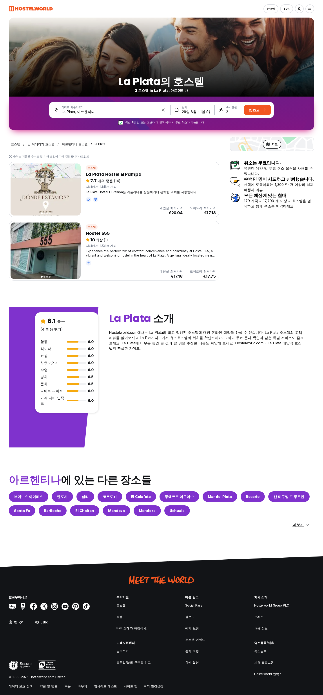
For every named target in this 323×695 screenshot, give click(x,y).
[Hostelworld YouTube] (65, 606)
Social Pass (193, 605)
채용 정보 (261, 628)
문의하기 (122, 651)
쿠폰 (68, 686)
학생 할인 (192, 662)
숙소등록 (260, 651)
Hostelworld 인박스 (268, 674)
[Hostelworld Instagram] (54, 606)
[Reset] (163, 110)
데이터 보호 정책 (21, 686)
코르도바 (110, 496)
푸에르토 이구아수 (179, 496)
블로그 (189, 617)
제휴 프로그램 (264, 662)
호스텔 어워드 (195, 639)
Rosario (252, 496)
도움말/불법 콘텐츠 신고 (133, 662)
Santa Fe (22, 510)
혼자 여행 (192, 651)
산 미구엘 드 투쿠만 (289, 496)
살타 (85, 496)
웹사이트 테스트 (105, 686)
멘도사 (62, 496)
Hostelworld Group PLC (271, 605)
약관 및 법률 (49, 686)
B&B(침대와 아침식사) (132, 628)
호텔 (119, 617)
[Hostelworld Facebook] (33, 606)
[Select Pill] (299, 8)
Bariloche (52, 510)
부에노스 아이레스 (28, 496)
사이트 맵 (131, 686)
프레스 (258, 617)
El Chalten (84, 510)
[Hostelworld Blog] (12, 606)
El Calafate (141, 496)
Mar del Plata (220, 496)
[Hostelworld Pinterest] (75, 606)
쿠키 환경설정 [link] (153, 686)
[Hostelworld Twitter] (43, 606)
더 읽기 (84, 156)
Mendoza (116, 510)
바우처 (82, 686)
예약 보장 (192, 628)
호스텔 (92, 167)
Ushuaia (177, 510)
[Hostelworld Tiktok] (86, 606)
